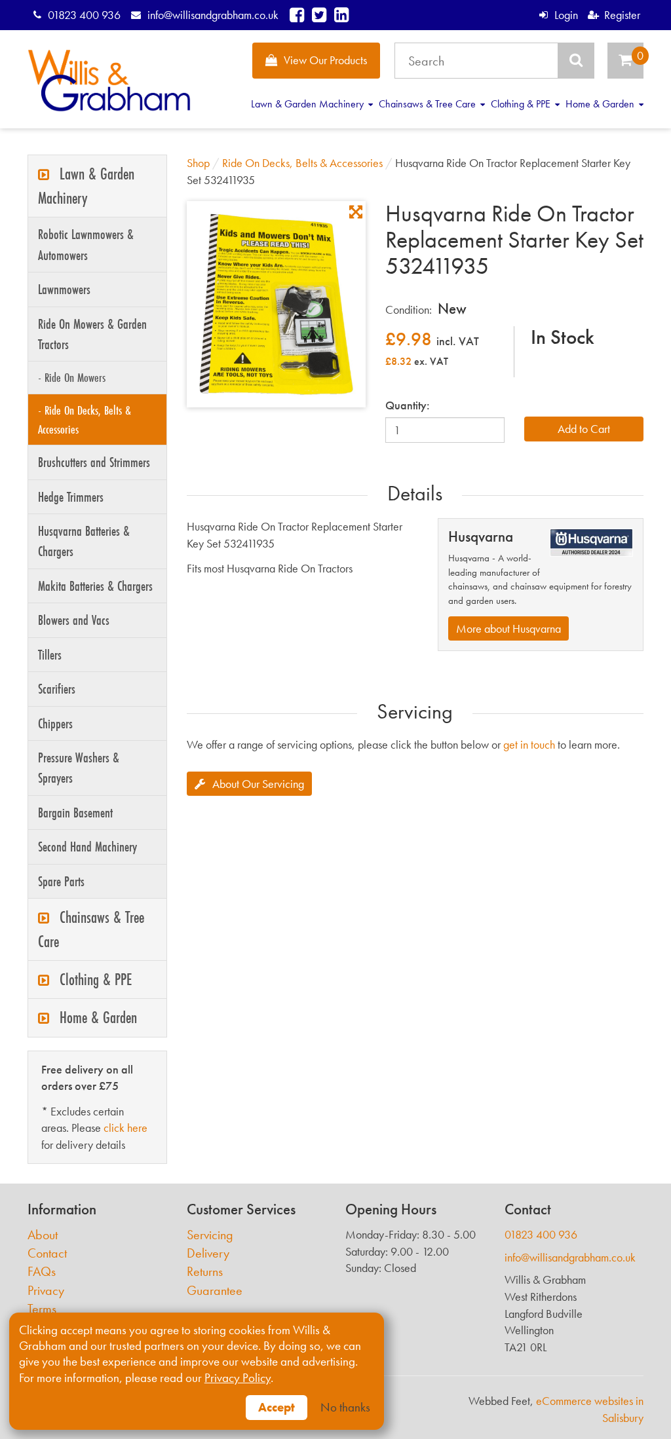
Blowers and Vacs (73, 619)
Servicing (210, 1235)
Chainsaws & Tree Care (428, 104)
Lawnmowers (64, 289)
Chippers (55, 723)
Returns (205, 1271)
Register (622, 14)
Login (565, 14)
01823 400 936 (84, 14)
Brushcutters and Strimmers (94, 462)
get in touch (529, 744)
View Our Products (325, 59)
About (43, 1235)
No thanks (345, 1407)
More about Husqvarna (508, 628)
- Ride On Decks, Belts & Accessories (84, 420)
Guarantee (214, 1290)
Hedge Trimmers (71, 496)
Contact (47, 1253)
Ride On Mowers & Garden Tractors (92, 334)
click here (125, 1127)
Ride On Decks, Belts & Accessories (302, 162)
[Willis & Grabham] (109, 80)
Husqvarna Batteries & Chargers (84, 541)
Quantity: (407, 405)
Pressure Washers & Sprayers (78, 767)
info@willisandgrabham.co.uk (212, 14)
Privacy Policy (237, 1378)
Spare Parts (61, 881)
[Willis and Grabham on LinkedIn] (341, 14)
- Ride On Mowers (71, 377)
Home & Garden (601, 104)
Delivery (208, 1253)
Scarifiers (56, 688)
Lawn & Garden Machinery (308, 104)
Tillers (50, 654)
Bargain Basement (75, 812)
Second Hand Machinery (87, 846)
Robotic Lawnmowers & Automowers (86, 244)
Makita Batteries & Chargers (95, 585)
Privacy (46, 1290)
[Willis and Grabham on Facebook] (297, 14)
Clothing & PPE (522, 104)
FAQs (42, 1271)
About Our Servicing (258, 783)
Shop (198, 162)
